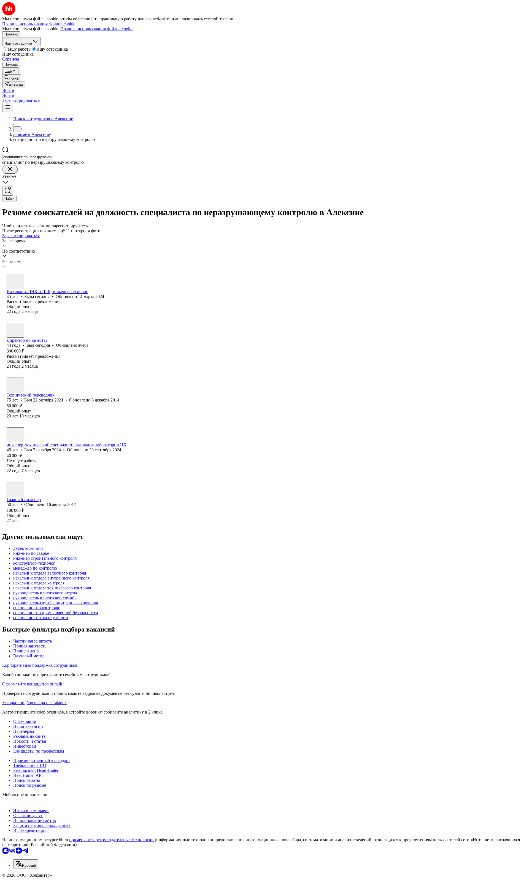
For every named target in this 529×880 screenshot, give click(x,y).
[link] (11, 77)
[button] (8, 90)
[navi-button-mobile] (7, 107)
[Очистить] (10, 169)
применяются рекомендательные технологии (111, 839)
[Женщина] (15, 281)
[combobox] (27, 157)
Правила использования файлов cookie (96, 28)
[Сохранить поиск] (7, 191)
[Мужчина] (15, 330)
